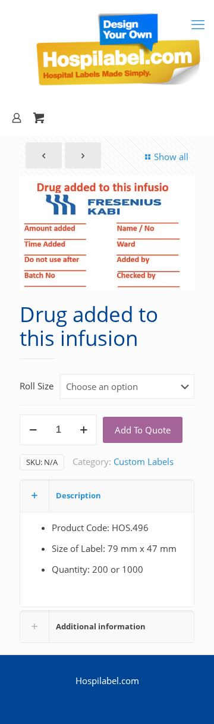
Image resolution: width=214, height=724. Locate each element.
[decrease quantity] (33, 429)
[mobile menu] (198, 24)
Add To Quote (143, 430)
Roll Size (37, 386)
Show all (171, 157)
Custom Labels (144, 461)
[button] (178, 192)
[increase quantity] (83, 429)
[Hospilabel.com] (107, 50)
